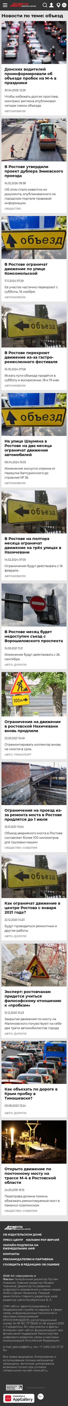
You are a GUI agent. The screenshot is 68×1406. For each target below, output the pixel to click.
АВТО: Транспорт (18, 754)
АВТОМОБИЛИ (15, 111)
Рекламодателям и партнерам (28, 1259)
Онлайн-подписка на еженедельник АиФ (20, 1246)
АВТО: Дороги (15, 664)
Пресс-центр (13, 1240)
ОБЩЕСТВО (13, 208)
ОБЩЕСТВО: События (21, 847)
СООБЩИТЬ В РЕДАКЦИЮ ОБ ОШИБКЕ (31, 1264)
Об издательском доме (22, 1234)
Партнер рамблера (36, 1387)
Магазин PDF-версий (42, 1240)
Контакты (11, 1254)
